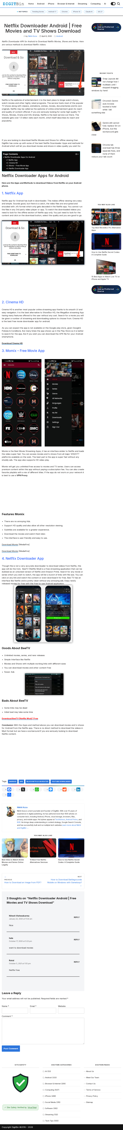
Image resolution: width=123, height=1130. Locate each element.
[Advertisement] (43, 132)
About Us (90, 1071)
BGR (18, 822)
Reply (77, 917)
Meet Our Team (92, 1077)
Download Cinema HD (12, 343)
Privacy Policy (92, 1096)
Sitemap (89, 1102)
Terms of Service (93, 1090)
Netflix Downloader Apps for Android (20, 157)
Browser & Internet (66, 4)
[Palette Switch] (113, 3)
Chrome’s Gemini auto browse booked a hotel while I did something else (105, 107)
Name (5, 1006)
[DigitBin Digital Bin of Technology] (13, 3)
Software (49, 1108)
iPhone (51, 4)
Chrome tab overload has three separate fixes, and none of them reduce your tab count (106, 151)
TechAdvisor (60, 819)
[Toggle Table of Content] (75, 154)
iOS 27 (100, 12)
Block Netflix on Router (37, 781)
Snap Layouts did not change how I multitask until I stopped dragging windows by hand (105, 84)
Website (62, 1006)
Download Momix (10, 544)
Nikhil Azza (32, 36)
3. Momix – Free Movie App (18, 166)
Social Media (50, 1102)
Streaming (82, 4)
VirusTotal (32, 1107)
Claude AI (89, 12)
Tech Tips (49, 1121)
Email (33, 1006)
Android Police (72, 819)
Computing (96, 4)
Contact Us (90, 1083)
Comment (7, 1016)
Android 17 (52, 12)
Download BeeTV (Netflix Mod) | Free (20, 718)
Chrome (65, 12)
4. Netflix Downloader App (17, 168)
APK (21, 781)
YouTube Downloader (61, 781)
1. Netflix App (12, 160)
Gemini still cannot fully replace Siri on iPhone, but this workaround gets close (106, 129)
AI (105, 4)
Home (31, 4)
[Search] (118, 3)
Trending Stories (38, 12)
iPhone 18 (76, 12)
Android (40, 4)
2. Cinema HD (12, 163)
